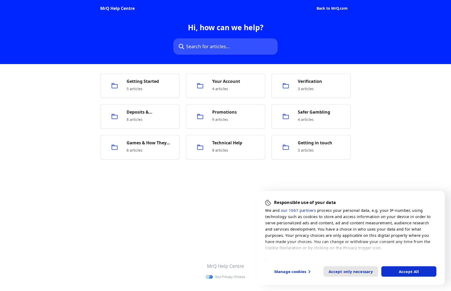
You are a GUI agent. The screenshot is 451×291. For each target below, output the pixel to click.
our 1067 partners (298, 210)
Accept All (409, 271)
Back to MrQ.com (332, 8)
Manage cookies (290, 271)
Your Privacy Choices (230, 276)
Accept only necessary (351, 271)
